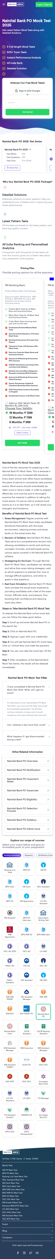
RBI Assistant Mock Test (12, 1216)
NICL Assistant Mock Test (13, 1180)
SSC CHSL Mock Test (11, 1212)
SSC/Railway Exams (45, 855)
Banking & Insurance (12, 855)
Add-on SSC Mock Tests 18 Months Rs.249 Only (22, 404)
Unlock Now (13, 168)
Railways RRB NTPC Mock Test (15, 1206)
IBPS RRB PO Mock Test (12, 1193)
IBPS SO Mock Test (10, 1196)
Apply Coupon (22, 433)
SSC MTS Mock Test (10, 1219)
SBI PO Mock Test (9, 1170)
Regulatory (29, 855)
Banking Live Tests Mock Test (14, 1176)
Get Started (28, 112)
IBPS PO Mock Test (10, 1173)
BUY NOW (22, 443)
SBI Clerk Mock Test (10, 1183)
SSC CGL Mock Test (10, 1199)
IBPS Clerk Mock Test (11, 1186)
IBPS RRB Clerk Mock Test (13, 1190)
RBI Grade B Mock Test (12, 1203)
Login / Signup (44, 5)
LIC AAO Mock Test (10, 1209)
